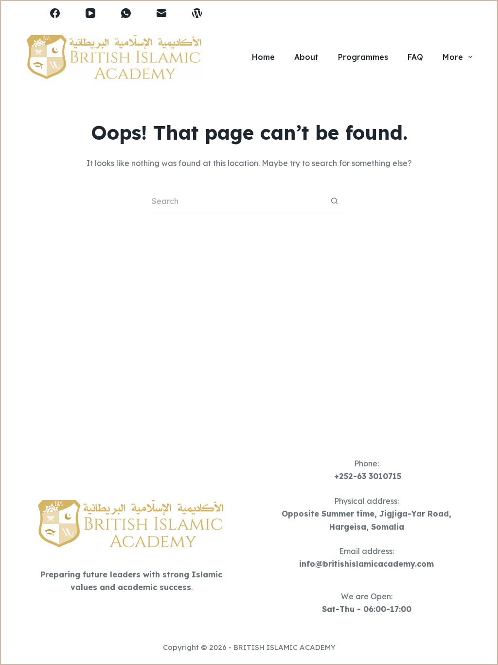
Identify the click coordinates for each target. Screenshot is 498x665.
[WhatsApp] (126, 13)
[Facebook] (55, 13)
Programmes (363, 57)
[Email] (161, 13)
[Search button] (334, 201)
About (306, 57)
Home (263, 57)
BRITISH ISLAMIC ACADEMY (284, 647)
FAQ (415, 57)
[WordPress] (197, 13)
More (453, 57)
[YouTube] (90, 13)
